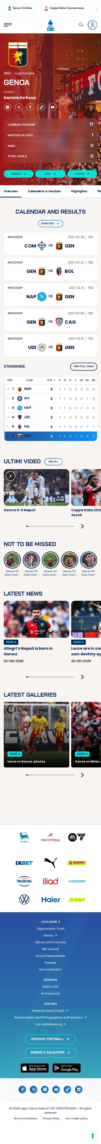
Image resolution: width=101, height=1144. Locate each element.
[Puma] (50, 863)
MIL (27, 426)
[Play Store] (66, 1068)
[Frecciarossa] (50, 837)
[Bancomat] (76, 881)
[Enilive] (24, 837)
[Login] (92, 25)
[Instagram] (7, 107)
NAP (27, 407)
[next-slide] (82, 526)
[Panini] (76, 863)
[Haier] (50, 899)
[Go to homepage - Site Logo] (50, 25)
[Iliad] (50, 881)
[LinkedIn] (78, 1089)
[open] (8, 25)
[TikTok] (41, 107)
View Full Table (84, 366)
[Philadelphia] (24, 881)
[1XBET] (24, 863)
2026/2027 (47, 223)
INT (26, 398)
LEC (27, 417)
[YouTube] (52, 107)
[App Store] (34, 1068)
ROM (27, 389)
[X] (19, 107)
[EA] (76, 837)
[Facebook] (30, 107)
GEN (27, 436)
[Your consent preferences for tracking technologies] (92, 1135)
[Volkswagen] (24, 899)
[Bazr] (76, 899)
